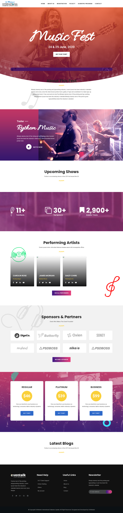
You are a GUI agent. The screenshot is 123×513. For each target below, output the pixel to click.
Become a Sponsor (61, 359)
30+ (59, 210)
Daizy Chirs (71, 275)
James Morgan (46, 275)
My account (41, 491)
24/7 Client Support (43, 480)
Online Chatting (42, 484)
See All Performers (62, 293)
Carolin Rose (20, 275)
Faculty (72, 4)
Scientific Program (85, 4)
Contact (98, 4)
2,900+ (97, 210)
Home (43, 4)
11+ (20, 210)
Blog (65, 487)
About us (51, 4)
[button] (61, 54)
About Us (66, 484)
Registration (62, 4)
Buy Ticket (27, 413)
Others (40, 487)
